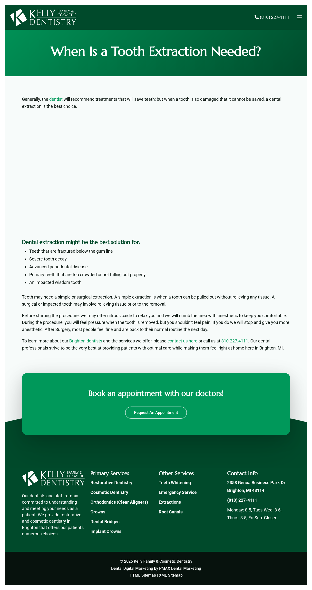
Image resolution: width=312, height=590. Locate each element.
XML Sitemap (171, 575)
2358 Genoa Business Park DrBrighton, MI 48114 (256, 486)
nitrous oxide (119, 315)
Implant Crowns (105, 531)
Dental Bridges (104, 521)
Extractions (170, 502)
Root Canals (171, 511)
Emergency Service (178, 492)
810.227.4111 (234, 340)
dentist (56, 99)
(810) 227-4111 (242, 500)
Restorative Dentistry (111, 482)
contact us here (182, 340)
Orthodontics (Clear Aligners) (119, 502)
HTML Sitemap (143, 575)
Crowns (97, 511)
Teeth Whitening (175, 482)
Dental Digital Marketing (132, 568)
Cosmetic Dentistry (109, 492)
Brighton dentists (85, 340)
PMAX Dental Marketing (180, 568)
